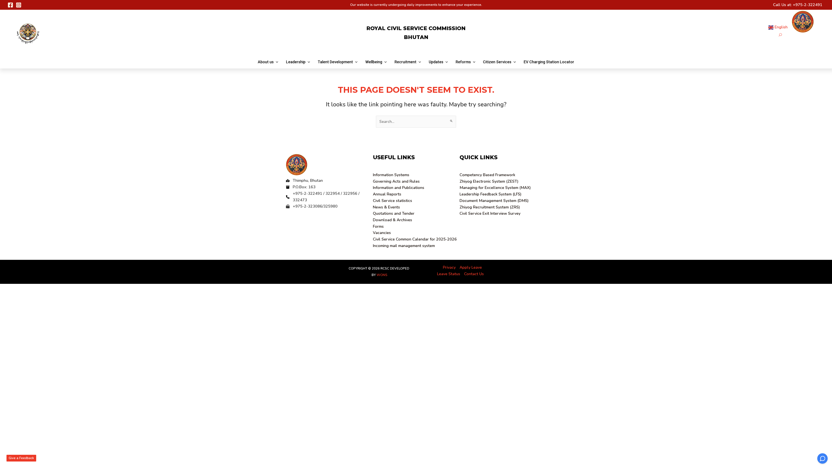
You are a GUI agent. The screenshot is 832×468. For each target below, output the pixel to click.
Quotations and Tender (393, 213)
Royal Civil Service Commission (416, 28)
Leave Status (448, 273)
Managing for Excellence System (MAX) (495, 187)
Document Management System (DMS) (494, 200)
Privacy (449, 267)
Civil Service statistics (392, 200)
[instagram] (18, 5)
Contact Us (474, 273)
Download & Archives (392, 220)
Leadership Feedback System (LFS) (491, 194)
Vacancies (382, 232)
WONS (382, 275)
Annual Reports (387, 194)
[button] (268, 62)
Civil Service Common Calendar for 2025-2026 (415, 239)
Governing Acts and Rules (396, 181)
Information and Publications (398, 187)
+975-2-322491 (807, 4)
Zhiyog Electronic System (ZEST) (489, 181)
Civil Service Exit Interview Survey (490, 213)
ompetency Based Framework (487, 174)
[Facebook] (10, 5)
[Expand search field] (780, 35)
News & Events (386, 207)
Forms (378, 226)
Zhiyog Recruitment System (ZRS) (490, 207)
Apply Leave (471, 267)
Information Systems (391, 174)
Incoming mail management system (404, 245)
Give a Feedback (21, 458)
